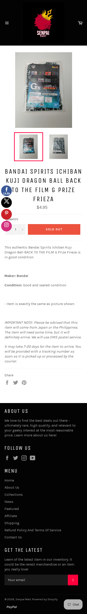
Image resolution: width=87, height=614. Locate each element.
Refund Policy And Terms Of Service (32, 530)
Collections (13, 494)
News (8, 502)
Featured (11, 509)
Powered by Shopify (45, 599)
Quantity (12, 219)
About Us (11, 487)
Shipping (11, 523)
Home (9, 480)
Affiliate (10, 516)
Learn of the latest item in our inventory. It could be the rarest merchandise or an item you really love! (39, 564)
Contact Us (13, 537)
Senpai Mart (23, 599)
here (52, 435)
